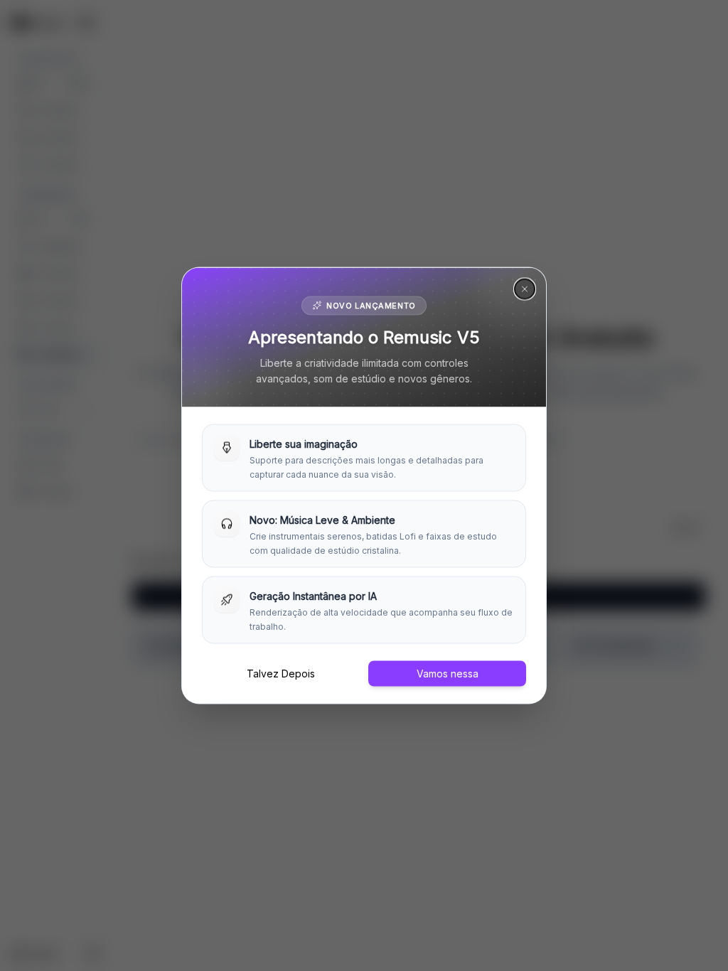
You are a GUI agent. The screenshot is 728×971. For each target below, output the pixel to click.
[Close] (525, 289)
